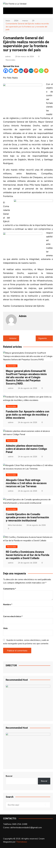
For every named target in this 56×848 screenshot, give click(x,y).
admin (8, 56)
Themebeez (21, 842)
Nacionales (10, 60)
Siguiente (42, 338)
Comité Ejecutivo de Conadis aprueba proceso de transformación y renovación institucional (27, 517)
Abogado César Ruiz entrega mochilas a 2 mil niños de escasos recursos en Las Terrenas (26, 483)
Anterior (13, 338)
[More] (46, 70)
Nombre (7, 604)
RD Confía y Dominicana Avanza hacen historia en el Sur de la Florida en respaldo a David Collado (27, 555)
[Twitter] (10, 70)
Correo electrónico (13, 616)
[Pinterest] (26, 70)
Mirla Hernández (15, 525)
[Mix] (36, 70)
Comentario (9, 588)
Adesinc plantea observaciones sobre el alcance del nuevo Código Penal (26, 449)
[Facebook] (5, 70)
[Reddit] (16, 70)
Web (5, 628)
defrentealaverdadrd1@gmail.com (26, 827)
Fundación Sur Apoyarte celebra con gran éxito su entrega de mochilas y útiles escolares (27, 414)
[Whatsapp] (41, 70)
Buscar (9, 776)
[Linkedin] (21, 70)
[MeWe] (31, 70)
